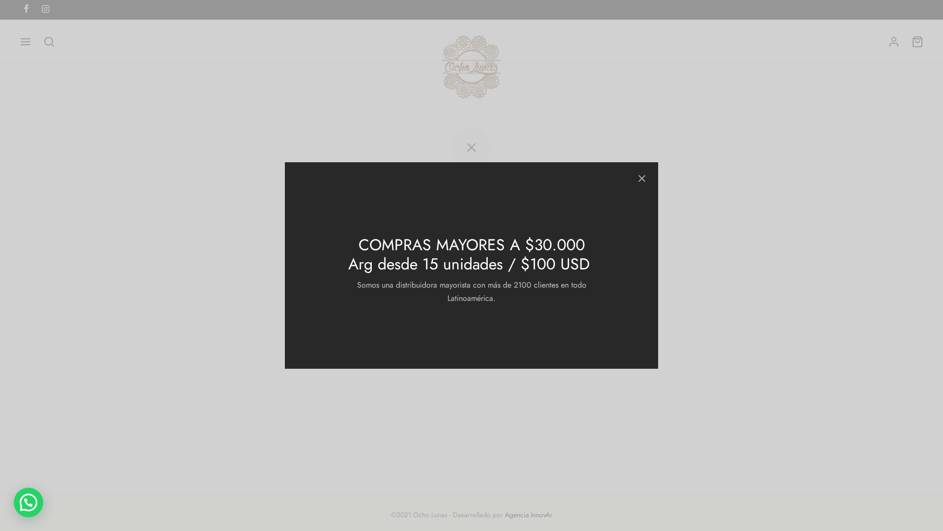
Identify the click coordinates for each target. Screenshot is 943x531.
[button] (28, 502)
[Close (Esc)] (642, 178)
